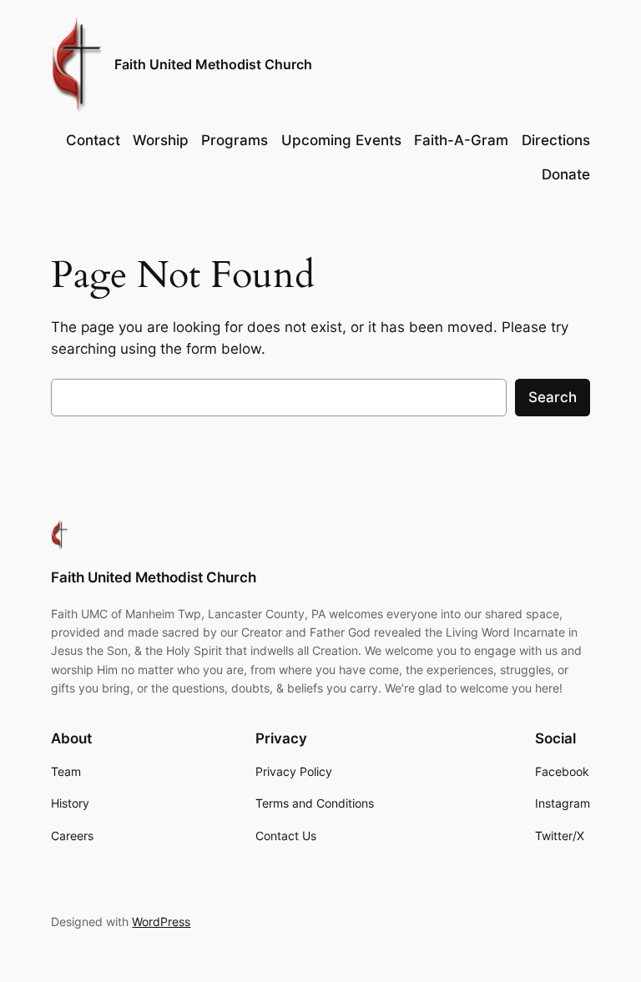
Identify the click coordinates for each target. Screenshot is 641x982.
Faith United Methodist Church (213, 64)
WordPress (161, 921)
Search (552, 397)
